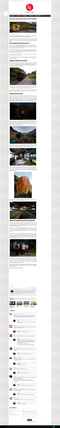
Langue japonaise (30, 15)
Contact (18, 0)
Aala (20, 289)
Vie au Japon (18, 15)
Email (11, 413)
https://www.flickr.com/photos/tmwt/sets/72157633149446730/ (27, 344)
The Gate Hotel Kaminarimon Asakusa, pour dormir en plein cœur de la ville (12, 307)
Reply (21, 313)
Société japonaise (24, 15)
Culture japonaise (37, 15)
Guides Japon (22, 0)
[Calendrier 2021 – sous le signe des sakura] (26, 305)
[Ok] (58, 426)
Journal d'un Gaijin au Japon (33, 287)
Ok (53, 426)
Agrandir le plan (11, 285)
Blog (42, 15)
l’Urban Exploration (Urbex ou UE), (19, 49)
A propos (14, 0)
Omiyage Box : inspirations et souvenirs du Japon (32, 307)
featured (13, 287)
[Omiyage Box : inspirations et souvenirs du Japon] (33, 305)
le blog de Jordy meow (19, 57)
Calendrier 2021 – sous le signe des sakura (26, 306)
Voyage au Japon (12, 15)
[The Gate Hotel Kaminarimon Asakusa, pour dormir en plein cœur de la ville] (12, 305)
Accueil (11, 0)
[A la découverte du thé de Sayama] (19, 305)
